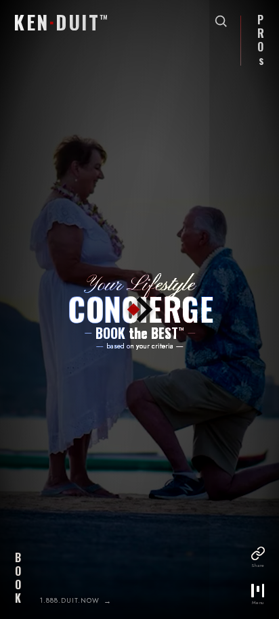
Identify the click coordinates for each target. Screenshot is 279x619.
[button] (57, 21)
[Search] (220, 21)
